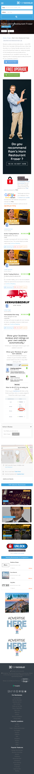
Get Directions (8, 467)
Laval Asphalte (7, 537)
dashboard (16, 391)
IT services (17, 766)
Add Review (7, 26)
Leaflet (30, 462)
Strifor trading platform (11, 233)
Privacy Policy (17, 718)
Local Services (7, 535)
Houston (17, 732)
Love (24, 247)
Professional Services (9, 517)
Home (4, 38)
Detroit (13, 568)
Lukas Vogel (7, 310)
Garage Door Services (17, 750)
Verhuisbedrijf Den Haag (11, 314)
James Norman (8, 229)
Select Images (7, 434)
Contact (17, 714)
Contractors (17, 760)
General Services (17, 758)
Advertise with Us (17, 702)
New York (17, 726)
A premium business (13, 75)
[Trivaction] (17, 603)
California (17, 734)
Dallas (17, 744)
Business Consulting (17, 752)
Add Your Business (17, 700)
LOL (17, 247)
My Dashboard (17, 698)
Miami (17, 742)
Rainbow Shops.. (14, 562)
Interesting (9, 247)
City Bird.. (12, 582)
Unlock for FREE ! (12, 62)
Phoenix (17, 740)
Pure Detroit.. (13, 572)
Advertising (17, 764)
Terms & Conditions (17, 716)
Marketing (17, 756)
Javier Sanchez (8, 269)
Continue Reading (15, 243)
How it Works (17, 704)
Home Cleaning (17, 762)
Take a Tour (17, 710)
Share (11, 31)
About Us (17, 712)
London (17, 724)
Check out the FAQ (17, 706)
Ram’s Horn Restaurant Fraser (17, 550)
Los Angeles (17, 730)
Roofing (17, 771)
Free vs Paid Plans (17, 708)
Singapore (17, 738)
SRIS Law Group (7, 519)
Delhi (17, 736)
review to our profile (24, 197)
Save (4, 31)
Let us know (7, 203)
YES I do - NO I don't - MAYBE (17, 164)
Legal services (17, 768)
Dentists (17, 754)
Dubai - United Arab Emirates (17, 728)
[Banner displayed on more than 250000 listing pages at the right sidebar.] (17, 625)
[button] (4, 22)
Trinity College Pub (8, 503)
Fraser (9, 38)
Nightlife (6, 501)
